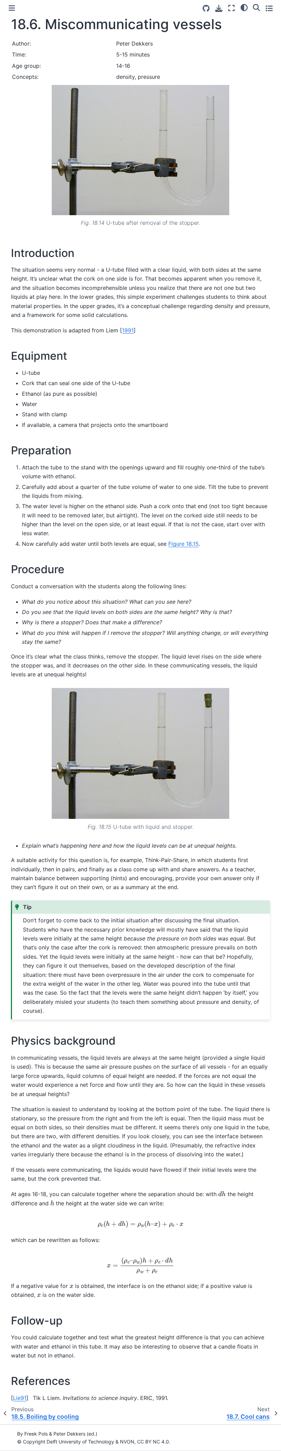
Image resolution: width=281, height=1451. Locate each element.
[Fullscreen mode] (231, 8)
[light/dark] (244, 7)
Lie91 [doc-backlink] (19, 1397)
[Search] (256, 7)
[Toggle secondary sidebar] (269, 8)
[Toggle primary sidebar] (11, 8)
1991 (128, 330)
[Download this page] (218, 8)
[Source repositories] (206, 8)
